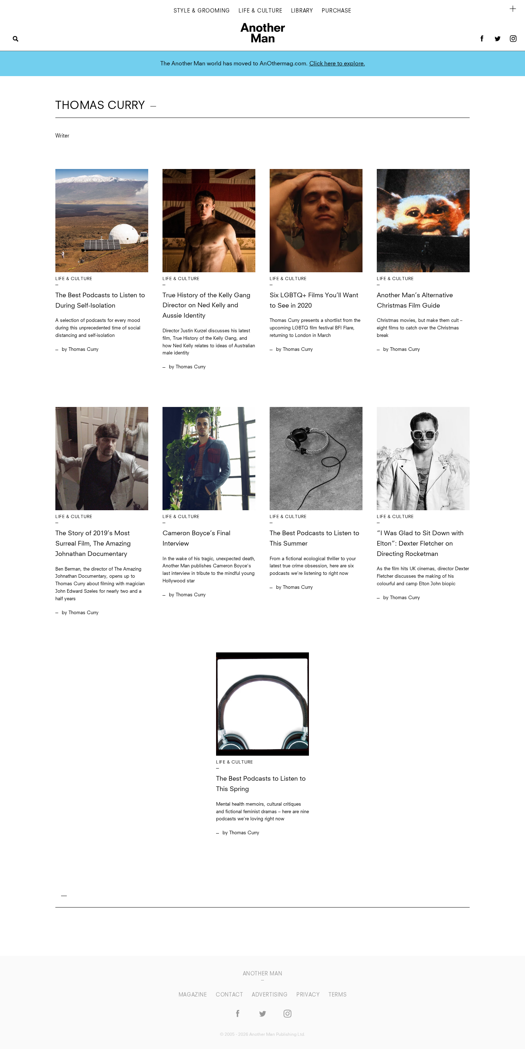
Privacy (308, 995)
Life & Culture (260, 11)
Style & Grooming (202, 11)
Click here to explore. (337, 63)
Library (302, 11)
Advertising (270, 995)
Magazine (194, 995)
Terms (337, 995)
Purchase (336, 11)
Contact (230, 995)
